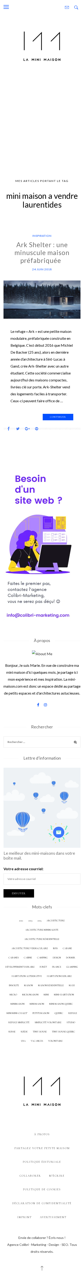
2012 (21, 920)
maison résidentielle (51, 985)
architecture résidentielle (41, 939)
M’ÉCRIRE (57, 1175)
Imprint (25, 1217)
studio (70, 1022)
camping (42, 957)
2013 (30, 920)
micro (13, 994)
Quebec (58, 1013)
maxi (72, 985)
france (56, 966)
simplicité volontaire (48, 1022)
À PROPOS (42, 1134)
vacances (37, 1040)
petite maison (40, 1013)
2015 (39, 920)
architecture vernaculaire (29, 948)
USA (23, 1040)
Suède (24, 1031)
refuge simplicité (18, 1022)
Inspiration (42, 235)
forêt (43, 966)
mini (46, 994)
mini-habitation (64, 994)
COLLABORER (30, 1175)
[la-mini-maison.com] (42, 45)
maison (28, 985)
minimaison (17, 1003)
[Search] (75, 743)
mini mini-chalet (17, 1013)
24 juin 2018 (42, 269)
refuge (72, 1013)
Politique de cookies (42, 1189)
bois (55, 948)
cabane (67, 948)
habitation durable (59, 976)
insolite (14, 985)
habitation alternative (27, 976)
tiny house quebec (63, 1031)
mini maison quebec (61, 1003)
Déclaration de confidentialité (42, 1203)
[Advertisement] (42, 122)
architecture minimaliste (41, 929)
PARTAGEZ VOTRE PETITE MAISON (42, 1148)
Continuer (58, 416)
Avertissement (53, 1217)
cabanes (13, 957)
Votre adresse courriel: (23, 869)
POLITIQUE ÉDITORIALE (42, 1161)
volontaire (55, 1040)
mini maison (37, 1003)
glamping (72, 966)
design (57, 957)
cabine (28, 957)
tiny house (40, 1031)
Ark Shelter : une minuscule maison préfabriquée (42, 252)
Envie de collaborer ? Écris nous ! (42, 1238)
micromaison (30, 994)
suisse (11, 1031)
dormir (70, 957)
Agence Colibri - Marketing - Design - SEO (37, 1245)
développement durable (20, 966)
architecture (55, 920)
